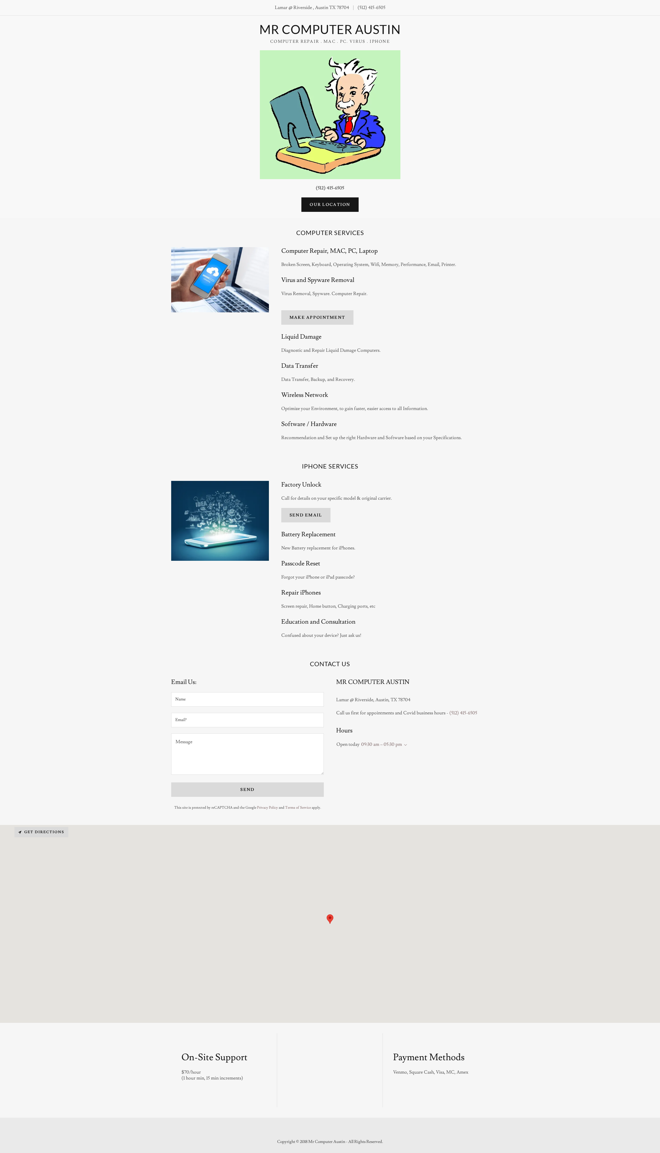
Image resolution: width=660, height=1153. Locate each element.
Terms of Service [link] (298, 807)
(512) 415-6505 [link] (371, 8)
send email (306, 515)
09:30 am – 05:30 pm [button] (381, 744)
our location (330, 204)
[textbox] (247, 699)
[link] (330, 33)
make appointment (317, 317)
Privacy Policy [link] (267, 807)
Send (247, 789)
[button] (404, 745)
